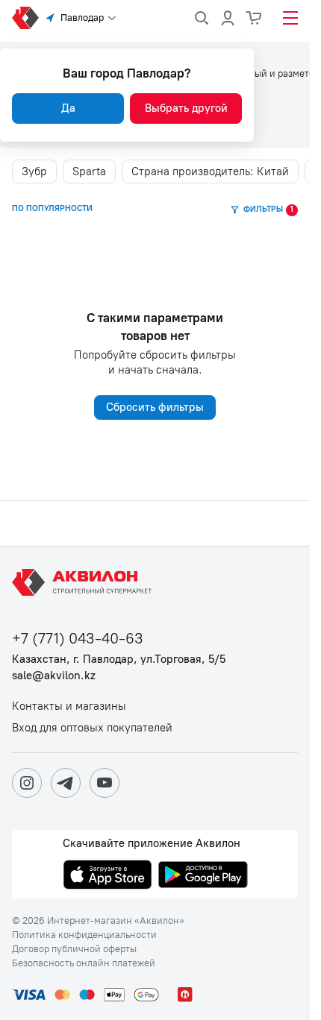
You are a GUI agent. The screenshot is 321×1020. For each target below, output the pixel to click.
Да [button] (68, 108)
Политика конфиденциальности (84, 935)
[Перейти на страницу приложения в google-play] (203, 876)
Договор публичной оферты (74, 949)
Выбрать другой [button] (186, 108)
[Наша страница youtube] (104, 783)
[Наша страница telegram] (66, 783)
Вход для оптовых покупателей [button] (92, 728)
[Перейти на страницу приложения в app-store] (107, 876)
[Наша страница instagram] (27, 783)
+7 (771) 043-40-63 (77, 638)
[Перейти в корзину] (254, 18)
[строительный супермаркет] (25, 18)
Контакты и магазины (69, 706)
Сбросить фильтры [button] (155, 407)
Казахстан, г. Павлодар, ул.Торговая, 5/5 (118, 659)
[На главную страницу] (84, 582)
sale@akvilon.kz (54, 676)
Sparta (89, 171)
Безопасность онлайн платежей (83, 963)
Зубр (34, 171)
